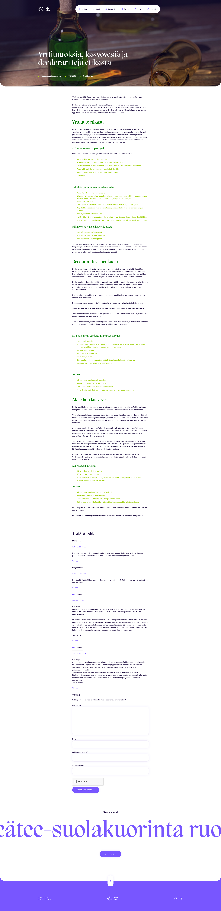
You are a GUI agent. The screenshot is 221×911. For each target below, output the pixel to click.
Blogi (98, 9)
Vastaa (75, 561)
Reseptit (111, 9)
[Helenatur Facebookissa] (181, 899)
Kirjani (84, 9)
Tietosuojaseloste (46, 900)
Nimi (74, 739)
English (153, 9)
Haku (140, 9)
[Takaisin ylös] (110, 880)
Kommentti (77, 705)
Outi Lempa (88, 76)
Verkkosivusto (78, 765)
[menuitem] (83, 9)
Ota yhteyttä (44, 898)
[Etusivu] (113, 899)
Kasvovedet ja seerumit (51, 76)
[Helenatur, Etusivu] (44, 9)
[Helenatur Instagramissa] (175, 899)
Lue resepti (109, 854)
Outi (74, 594)
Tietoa (126, 9)
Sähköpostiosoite (80, 752)
